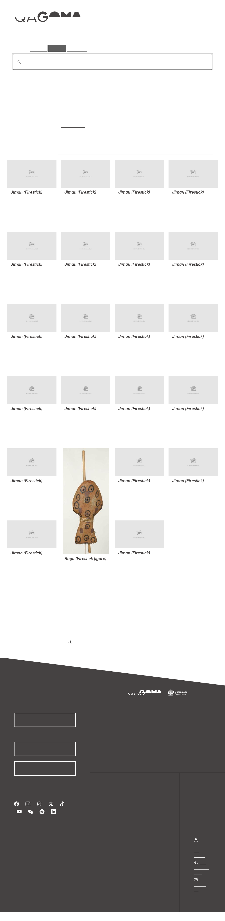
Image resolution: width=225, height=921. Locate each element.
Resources (76, 48)
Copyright (68, 913)
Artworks (158, 32)
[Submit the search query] (15, 62)
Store (108, 822)
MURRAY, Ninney (24, 214)
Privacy (48, 913)
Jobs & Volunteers (21, 913)
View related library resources (35, 618)
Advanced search (199, 47)
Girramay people (74, 136)
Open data (112, 806)
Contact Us (202, 885)
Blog (107, 827)
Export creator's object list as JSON (40, 643)
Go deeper (202, 32)
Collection (44, 31)
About (108, 833)
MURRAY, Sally (22, 203)
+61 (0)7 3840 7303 (201, 867)
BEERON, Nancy (23, 209)
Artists (180, 32)
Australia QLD (72, 125)
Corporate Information (100, 913)
